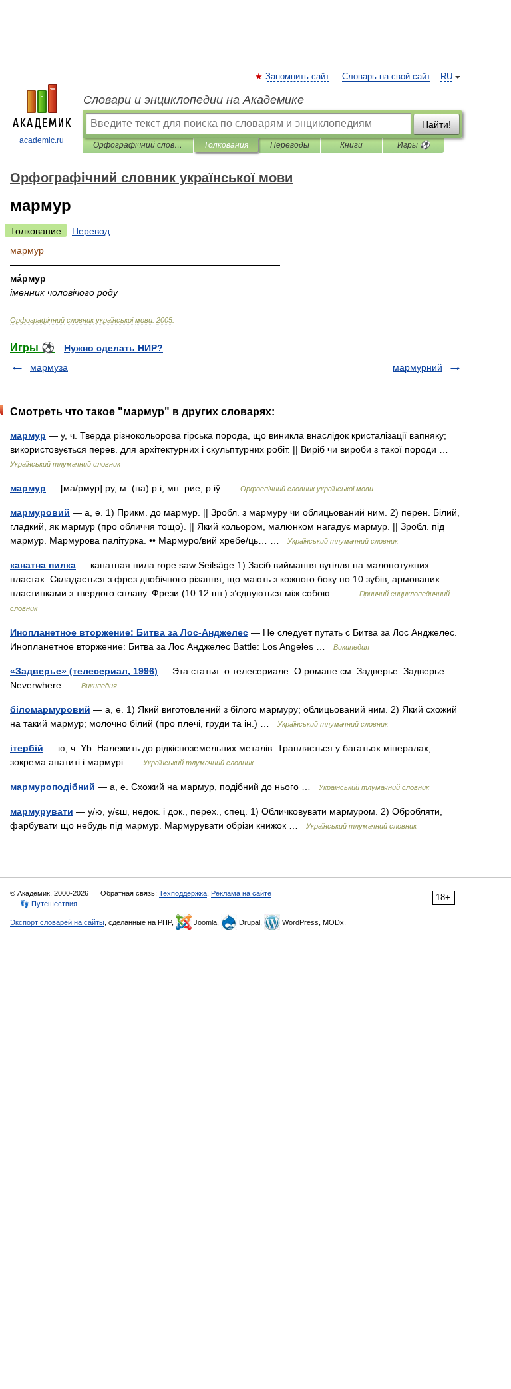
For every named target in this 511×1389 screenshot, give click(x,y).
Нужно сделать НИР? (113, 348)
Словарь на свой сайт (386, 76)
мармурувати (41, 811)
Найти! (436, 124)
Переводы (289, 145)
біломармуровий (50, 709)
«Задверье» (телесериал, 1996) (84, 671)
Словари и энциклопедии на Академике (193, 99)
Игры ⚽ (413, 145)
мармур (28, 435)
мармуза (49, 367)
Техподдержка (183, 893)
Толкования (226, 145)
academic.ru (41, 140)
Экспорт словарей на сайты (57, 922)
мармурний (417, 367)
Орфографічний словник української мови (138, 145)
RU (446, 76)
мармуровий (40, 512)
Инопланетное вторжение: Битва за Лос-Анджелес (129, 632)
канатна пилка (43, 565)
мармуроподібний (52, 786)
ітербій (26, 748)
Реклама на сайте (241, 893)
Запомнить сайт (298, 76)
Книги (351, 145)
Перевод (91, 231)
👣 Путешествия (48, 904)
